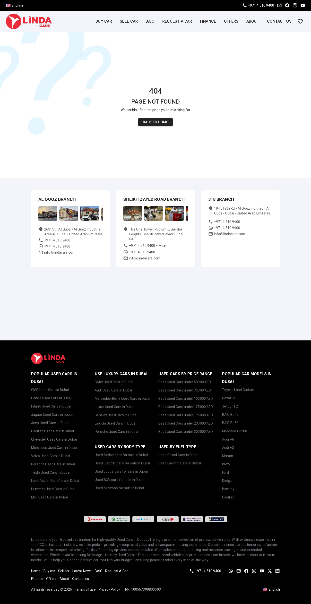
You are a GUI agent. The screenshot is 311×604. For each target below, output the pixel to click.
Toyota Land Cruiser (238, 390)
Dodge (227, 481)
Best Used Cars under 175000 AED (185, 415)
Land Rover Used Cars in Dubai (55, 481)
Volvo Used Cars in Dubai (50, 456)
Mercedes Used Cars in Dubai (54, 448)
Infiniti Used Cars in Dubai (51, 406)
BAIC (150, 21)
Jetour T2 (230, 406)
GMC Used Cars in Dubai (50, 390)
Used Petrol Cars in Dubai (178, 455)
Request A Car (177, 21)
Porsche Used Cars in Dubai (53, 464)
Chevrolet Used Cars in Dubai (54, 439)
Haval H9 (229, 398)
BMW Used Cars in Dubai (114, 382)
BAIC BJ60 (230, 423)
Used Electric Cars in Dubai (179, 463)
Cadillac (228, 497)
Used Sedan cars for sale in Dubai (121, 455)
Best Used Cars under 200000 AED (185, 423)
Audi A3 (228, 448)
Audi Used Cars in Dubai (113, 390)
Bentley (228, 489)
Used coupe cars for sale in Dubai (121, 471)
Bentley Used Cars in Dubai (116, 415)
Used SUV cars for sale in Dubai (120, 480)
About (252, 21)
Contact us (279, 21)
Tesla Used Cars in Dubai (50, 472)
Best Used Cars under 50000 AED (184, 382)
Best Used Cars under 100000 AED (185, 398)
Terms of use (85, 589)
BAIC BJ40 (230, 415)
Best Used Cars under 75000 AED (184, 390)
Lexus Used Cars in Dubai (115, 407)
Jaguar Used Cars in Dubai (52, 415)
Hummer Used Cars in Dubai (53, 489)
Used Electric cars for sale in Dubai (122, 463)
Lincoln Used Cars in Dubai (115, 423)
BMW (226, 464)
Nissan (227, 456)
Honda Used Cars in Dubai (51, 398)
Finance (208, 21)
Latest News (82, 571)
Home (36, 571)
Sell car (129, 21)
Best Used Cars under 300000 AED (185, 432)
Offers (231, 21)
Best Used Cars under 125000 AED (185, 407)
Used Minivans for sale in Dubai (119, 488)
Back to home (155, 122)
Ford (225, 472)
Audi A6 (228, 439)
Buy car (103, 21)
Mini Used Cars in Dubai (49, 497)
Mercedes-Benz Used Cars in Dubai (123, 398)
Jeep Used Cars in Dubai (50, 423)
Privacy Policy (109, 589)
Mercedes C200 (234, 431)
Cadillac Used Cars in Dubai (52, 431)
